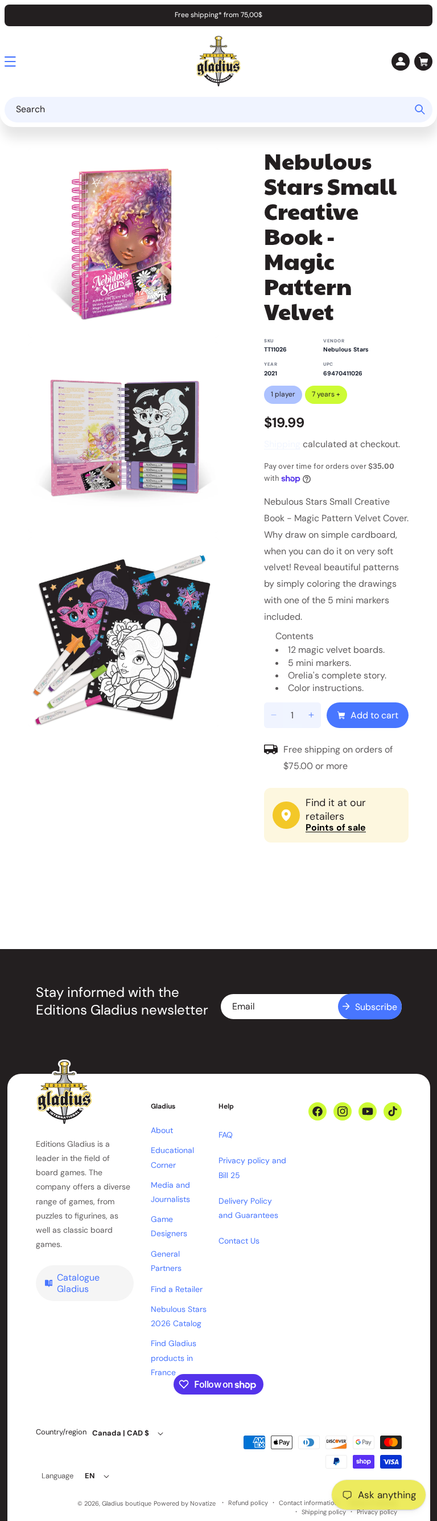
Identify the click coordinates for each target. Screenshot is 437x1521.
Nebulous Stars (346, 349)
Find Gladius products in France (173, 1357)
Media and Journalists (170, 1192)
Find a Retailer (177, 1289)
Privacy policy (377, 1512)
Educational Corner (172, 1157)
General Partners (166, 1261)
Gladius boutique (126, 1503)
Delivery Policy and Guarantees (248, 1208)
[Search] (419, 109)
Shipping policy (324, 1512)
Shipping (282, 444)
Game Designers (169, 1226)
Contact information (308, 1503)
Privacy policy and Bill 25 (252, 1167)
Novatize (203, 1503)
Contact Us (238, 1241)
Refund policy (248, 1503)
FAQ (225, 1135)
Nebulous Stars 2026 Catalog (179, 1316)
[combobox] (218, 109)
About (162, 1130)
